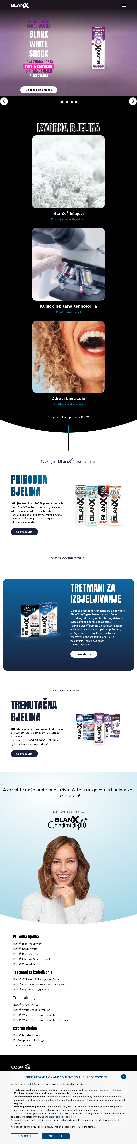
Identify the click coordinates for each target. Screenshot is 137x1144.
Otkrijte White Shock (66, 690)
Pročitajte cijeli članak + (68, 404)
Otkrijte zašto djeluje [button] (39, 90)
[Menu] (124, 5)
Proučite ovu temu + (68, 312)
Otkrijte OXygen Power (66, 558)
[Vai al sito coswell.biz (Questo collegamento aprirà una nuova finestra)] (68, 1066)
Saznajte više (24, 531)
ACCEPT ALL (56, 1136)
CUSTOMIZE (25, 1136)
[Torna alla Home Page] (20, 5)
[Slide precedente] (4, 101)
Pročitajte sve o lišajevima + (68, 219)
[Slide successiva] (133, 101)
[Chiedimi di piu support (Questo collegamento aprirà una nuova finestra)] (68, 823)
